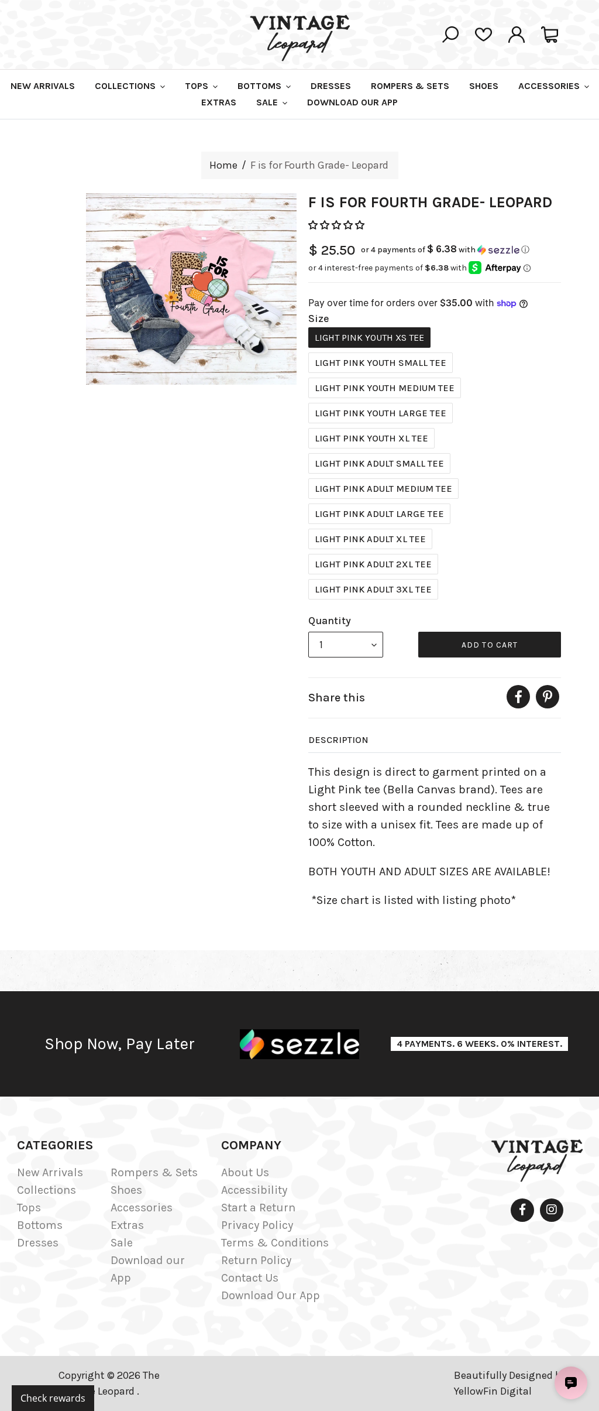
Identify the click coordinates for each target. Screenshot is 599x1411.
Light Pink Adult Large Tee (379, 513)
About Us (245, 1172)
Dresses (37, 1242)
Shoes (126, 1190)
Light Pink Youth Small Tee (380, 362)
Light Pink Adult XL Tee (370, 538)
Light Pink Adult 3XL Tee (373, 589)
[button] (337, 225)
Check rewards (52, 1398)
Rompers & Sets (154, 1172)
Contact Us (249, 1278)
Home (223, 165)
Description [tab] (338, 739)
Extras (127, 1225)
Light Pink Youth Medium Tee (385, 387)
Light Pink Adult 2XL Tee (373, 564)
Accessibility (254, 1190)
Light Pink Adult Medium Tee (383, 488)
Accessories (142, 1207)
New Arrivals (50, 1172)
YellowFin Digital (493, 1391)
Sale (122, 1242)
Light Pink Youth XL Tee (371, 438)
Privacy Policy (257, 1225)
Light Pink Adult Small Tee (379, 463)
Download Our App (270, 1295)
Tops (29, 1207)
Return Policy (256, 1260)
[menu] (345, 644)
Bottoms (40, 1225)
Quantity (329, 620)
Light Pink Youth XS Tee (369, 337)
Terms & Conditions (275, 1242)
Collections (46, 1190)
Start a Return (258, 1207)
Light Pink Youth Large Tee (380, 413)
